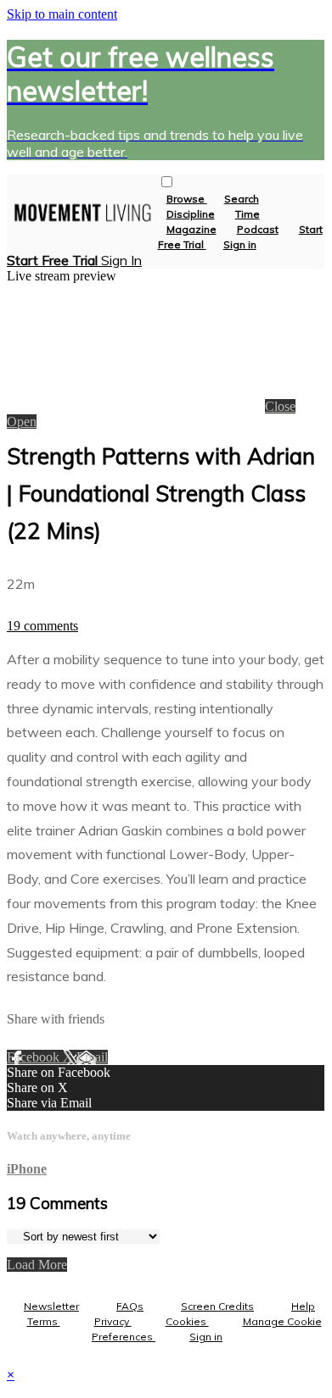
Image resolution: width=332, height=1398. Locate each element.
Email (92, 1057)
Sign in (239, 244)
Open (22, 421)
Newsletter (51, 1306)
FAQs (129, 1306)
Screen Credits (217, 1306)
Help (303, 1306)
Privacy (113, 1321)
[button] (166, 181)
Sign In (121, 260)
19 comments (42, 626)
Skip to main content (62, 14)
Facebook (35, 1057)
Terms (43, 1321)
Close (280, 406)
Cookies (187, 1321)
